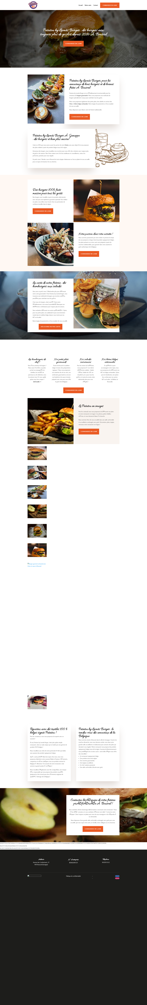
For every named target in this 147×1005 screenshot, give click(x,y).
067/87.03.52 (106, 862)
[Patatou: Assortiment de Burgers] (37, 498)
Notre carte (88, 5)
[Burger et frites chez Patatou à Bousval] (37, 566)
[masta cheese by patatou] (37, 709)
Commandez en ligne (110, 5)
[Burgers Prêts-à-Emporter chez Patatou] (37, 479)
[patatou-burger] (37, 556)
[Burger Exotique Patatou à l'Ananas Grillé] (37, 459)
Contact (95, 5)
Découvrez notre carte (50, 326)
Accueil (81, 5)
